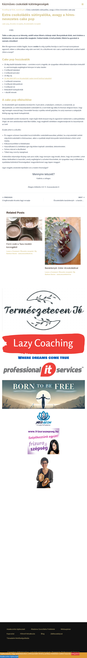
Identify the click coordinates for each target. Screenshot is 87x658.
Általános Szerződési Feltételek (43, 629)
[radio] (36, 183)
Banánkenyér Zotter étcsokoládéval (61, 268)
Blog (42, 634)
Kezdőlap (5, 10)
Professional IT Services (70, 652)
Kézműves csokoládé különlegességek (25, 4)
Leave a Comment (12, 251)
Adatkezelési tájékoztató (16, 629)
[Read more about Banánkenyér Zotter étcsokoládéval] (63, 241)
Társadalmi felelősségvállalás (18, 638)
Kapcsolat (10, 634)
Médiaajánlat (66, 629)
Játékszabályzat (56, 634)
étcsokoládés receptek (32, 24)
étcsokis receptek (16, 24)
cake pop (5, 24)
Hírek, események (18, 10)
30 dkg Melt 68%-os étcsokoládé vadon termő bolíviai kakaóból (28, 78)
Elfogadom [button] (75, 654)
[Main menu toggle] (82, 4)
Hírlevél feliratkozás (27, 634)
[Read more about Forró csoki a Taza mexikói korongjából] (24, 229)
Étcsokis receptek (27, 251)
